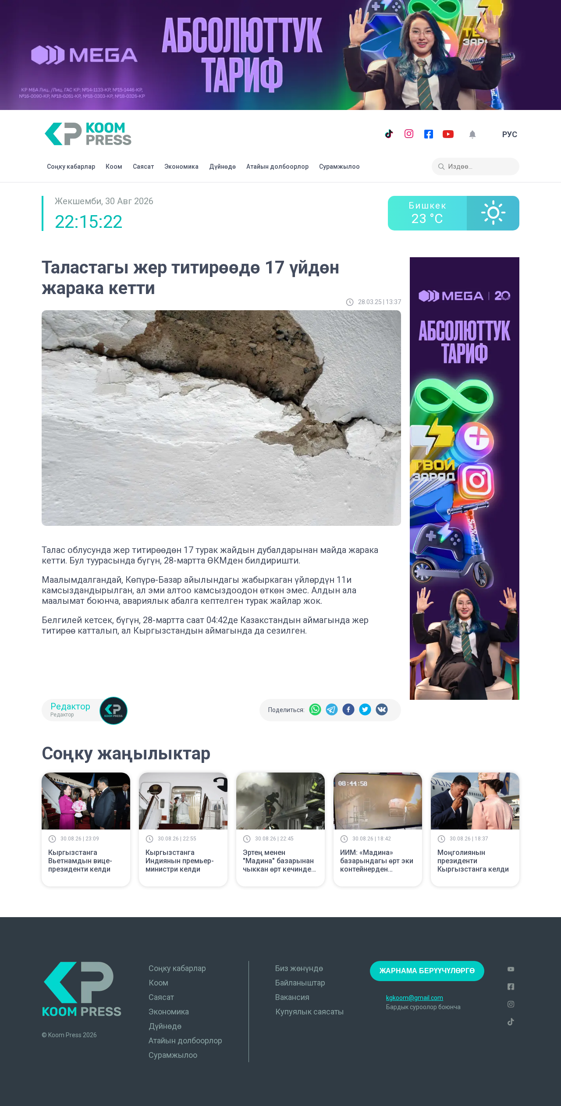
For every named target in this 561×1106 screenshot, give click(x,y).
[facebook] (348, 710)
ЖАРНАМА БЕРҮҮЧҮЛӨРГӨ (427, 971)
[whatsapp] (315, 710)
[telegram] (332, 710)
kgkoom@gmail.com (414, 997)
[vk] (382, 710)
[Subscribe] (472, 134)
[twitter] (365, 710)
